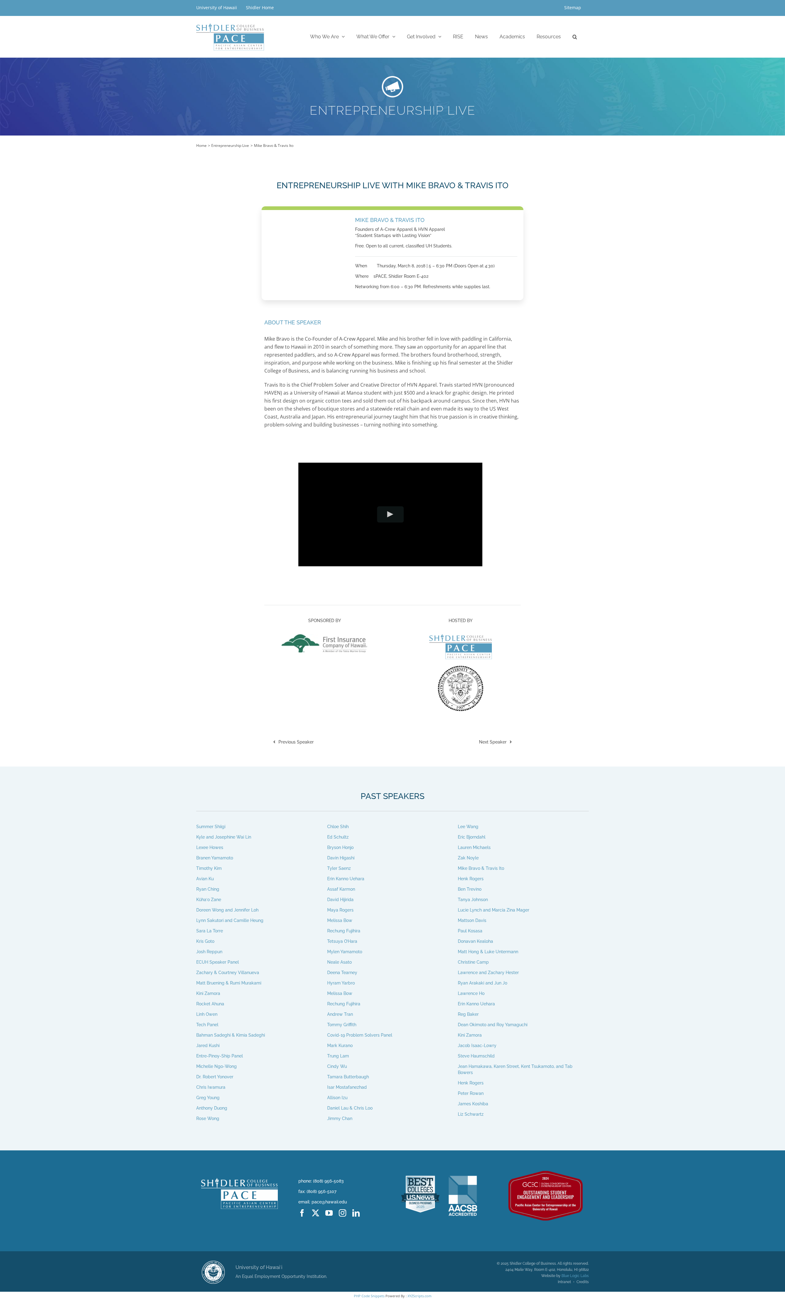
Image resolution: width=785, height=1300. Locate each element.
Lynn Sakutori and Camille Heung (229, 920)
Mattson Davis (472, 920)
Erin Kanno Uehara (345, 878)
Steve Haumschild (476, 1055)
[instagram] (342, 1213)
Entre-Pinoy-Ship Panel (219, 1055)
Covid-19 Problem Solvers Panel (359, 1035)
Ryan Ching (207, 889)
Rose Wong (207, 1118)
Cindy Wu (337, 1066)
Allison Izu (337, 1097)
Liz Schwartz (471, 1114)
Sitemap (572, 7)
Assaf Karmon (341, 889)
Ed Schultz (338, 837)
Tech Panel (207, 1024)
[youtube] (329, 1213)
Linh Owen (206, 1014)
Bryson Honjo (340, 847)
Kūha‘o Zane (208, 899)
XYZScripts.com (419, 1296)
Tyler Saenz (339, 868)
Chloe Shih (338, 826)
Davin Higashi (340, 857)
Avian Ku (205, 878)
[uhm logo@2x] (213, 1263)
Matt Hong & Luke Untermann (488, 951)
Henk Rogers (471, 878)
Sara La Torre (209, 930)
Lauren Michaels (474, 847)
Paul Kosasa (470, 930)
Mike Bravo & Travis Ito (481, 868)
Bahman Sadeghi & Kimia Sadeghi (230, 1035)
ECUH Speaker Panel (217, 962)
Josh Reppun (209, 951)
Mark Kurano (340, 1045)
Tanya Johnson (473, 899)
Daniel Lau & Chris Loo (350, 1108)
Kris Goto (205, 941)
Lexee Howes (209, 847)
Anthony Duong (211, 1108)
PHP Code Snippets (369, 1296)
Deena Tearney (342, 972)
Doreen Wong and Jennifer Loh (227, 910)
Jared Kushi (208, 1045)
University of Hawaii (217, 7)
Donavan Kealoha (475, 941)
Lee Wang (468, 826)
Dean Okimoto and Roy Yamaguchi (492, 1024)
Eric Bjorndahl (471, 837)
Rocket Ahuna (210, 1003)
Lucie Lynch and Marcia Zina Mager (493, 910)
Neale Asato (339, 962)
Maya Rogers (340, 910)
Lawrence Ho (471, 993)
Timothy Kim (209, 868)
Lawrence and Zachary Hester (488, 972)
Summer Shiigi (210, 826)
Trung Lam (338, 1055)
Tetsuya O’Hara (342, 941)
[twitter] (315, 1213)
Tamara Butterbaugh (348, 1076)
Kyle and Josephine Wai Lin (223, 837)
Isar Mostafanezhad (347, 1087)
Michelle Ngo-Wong (216, 1066)
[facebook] (302, 1213)
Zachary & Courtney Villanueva (227, 972)
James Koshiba (473, 1103)
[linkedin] (356, 1213)
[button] (574, 36)
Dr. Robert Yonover (214, 1076)
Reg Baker (468, 1014)
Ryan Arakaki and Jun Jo (482, 983)
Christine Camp (473, 962)
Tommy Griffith (341, 1024)
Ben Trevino (469, 889)
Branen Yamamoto (214, 857)
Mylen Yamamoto (344, 951)
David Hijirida (340, 899)
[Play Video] (390, 514)
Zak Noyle (468, 857)
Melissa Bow (339, 920)
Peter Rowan (471, 1093)
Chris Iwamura (210, 1087)
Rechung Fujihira (343, 930)
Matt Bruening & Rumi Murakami (228, 983)
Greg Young (208, 1097)
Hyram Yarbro (341, 983)
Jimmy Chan (339, 1118)
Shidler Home (260, 7)
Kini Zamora (208, 993)
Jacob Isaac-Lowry (477, 1045)
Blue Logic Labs (575, 1276)
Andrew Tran (340, 1014)
